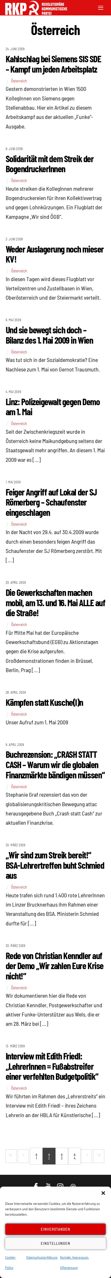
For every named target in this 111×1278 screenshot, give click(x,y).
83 (61, 1156)
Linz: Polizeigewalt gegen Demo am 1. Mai (53, 406)
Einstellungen (55, 1243)
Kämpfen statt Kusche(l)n (44, 702)
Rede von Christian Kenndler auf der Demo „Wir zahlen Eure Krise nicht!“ (55, 965)
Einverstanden (55, 1229)
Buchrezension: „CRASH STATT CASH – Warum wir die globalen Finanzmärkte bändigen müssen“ (55, 764)
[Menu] (101, 7)
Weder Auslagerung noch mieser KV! (55, 254)
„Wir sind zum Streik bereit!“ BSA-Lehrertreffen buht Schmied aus (55, 865)
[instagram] (61, 1184)
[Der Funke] (33, 13)
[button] (103, 1193)
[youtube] (48, 1184)
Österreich (19, 81)
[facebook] (36, 1184)
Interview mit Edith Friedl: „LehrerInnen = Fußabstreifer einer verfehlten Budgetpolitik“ (52, 1066)
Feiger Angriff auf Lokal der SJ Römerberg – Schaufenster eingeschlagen (51, 502)
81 (36, 1156)
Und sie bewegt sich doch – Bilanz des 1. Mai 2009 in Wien (49, 334)
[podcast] (73, 1184)
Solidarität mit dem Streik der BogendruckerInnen (50, 163)
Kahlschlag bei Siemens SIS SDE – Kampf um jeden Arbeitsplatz (53, 63)
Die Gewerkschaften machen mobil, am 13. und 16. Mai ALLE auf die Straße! (55, 602)
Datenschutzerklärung (42, 1257)
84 (74, 1156)
